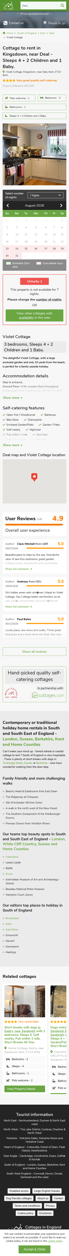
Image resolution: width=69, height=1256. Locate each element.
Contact (58, 1198)
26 (35, 248)
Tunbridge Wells (13, 763)
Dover (9, 874)
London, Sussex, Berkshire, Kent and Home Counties (33, 741)
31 (16, 255)
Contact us (16, 23)
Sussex (28, 763)
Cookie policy (25, 1213)
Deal (24, 5)
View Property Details (21, 1089)
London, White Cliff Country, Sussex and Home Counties (34, 844)
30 (7, 255)
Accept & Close (34, 1249)
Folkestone (12, 857)
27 (45, 248)
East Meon (12, 929)
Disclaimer (45, 1213)
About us (42, 1198)
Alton (9, 924)
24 (16, 248)
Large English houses (47, 1191)
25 (26, 248)
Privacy (50, 1206)
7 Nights (34, 195)
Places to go (56, 23)
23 (7, 248)
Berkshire (42, 763)
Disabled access (18, 1191)
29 (62, 248)
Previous (10, 154)
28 (54, 248)
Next (59, 154)
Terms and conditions (27, 1206)
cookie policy (55, 1241)
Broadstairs (12, 918)
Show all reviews (34, 651)
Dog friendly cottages (19, 1198)
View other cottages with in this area (34, 315)
